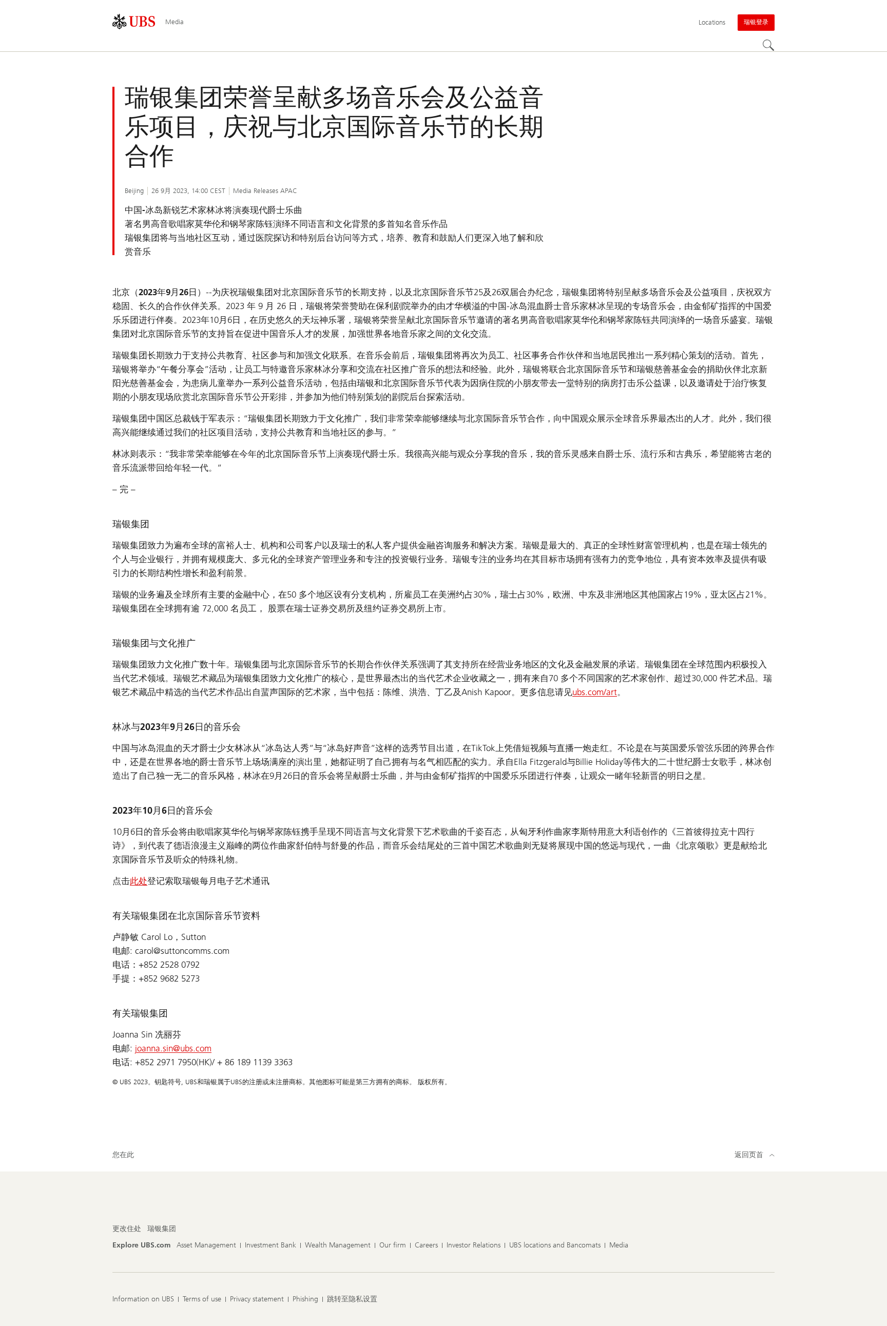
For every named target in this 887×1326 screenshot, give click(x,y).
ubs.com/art (594, 692)
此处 (138, 881)
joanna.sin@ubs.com (173, 1048)
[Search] (768, 45)
